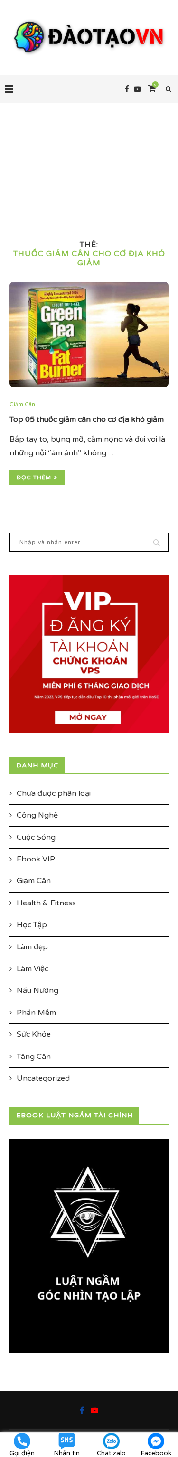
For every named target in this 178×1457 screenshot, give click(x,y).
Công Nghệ (37, 815)
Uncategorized (43, 1078)
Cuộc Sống (36, 837)
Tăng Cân (34, 1056)
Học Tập (32, 924)
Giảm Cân (22, 404)
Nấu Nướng (37, 990)
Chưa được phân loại (54, 793)
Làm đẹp (32, 947)
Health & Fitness (46, 903)
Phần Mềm (36, 1012)
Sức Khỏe (34, 1034)
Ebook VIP (36, 859)
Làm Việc (32, 968)
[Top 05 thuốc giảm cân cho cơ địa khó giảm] (89, 334)
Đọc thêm (34, 477)
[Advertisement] (89, 160)
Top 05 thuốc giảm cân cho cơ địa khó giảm (86, 419)
